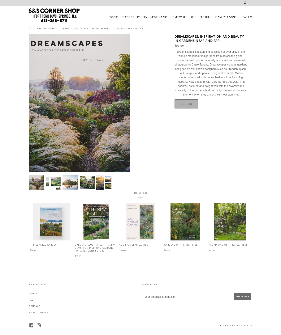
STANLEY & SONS (225, 17)
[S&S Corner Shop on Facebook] (31, 326)
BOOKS (114, 17)
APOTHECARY (159, 17)
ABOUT (33, 293)
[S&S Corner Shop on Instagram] (38, 326)
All (31, 28)
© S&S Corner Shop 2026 (236, 325)
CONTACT (34, 306)
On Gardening (46, 28)
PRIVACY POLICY (38, 312)
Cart (248, 17)
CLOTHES (205, 17)
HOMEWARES (179, 17)
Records (128, 17)
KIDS (194, 17)
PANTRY (142, 17)
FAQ (31, 299)
